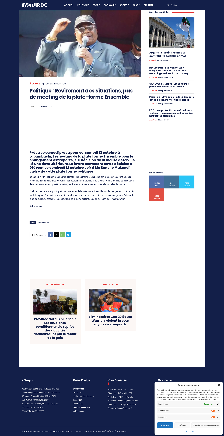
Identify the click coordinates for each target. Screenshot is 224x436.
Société (152, 60)
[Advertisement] (83, 128)
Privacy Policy (190, 431)
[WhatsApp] (62, 234)
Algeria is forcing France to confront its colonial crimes (167, 54)
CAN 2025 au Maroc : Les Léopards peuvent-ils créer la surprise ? (169, 85)
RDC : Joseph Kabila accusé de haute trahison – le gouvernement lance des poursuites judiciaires (171, 113)
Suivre (172, 176)
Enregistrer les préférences (206, 425)
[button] (219, 385)
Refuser (182, 425)
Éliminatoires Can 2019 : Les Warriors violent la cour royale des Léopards (110, 320)
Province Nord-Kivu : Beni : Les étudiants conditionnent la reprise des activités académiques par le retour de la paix (55, 328)
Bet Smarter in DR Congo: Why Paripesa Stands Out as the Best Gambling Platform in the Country (168, 70)
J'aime (157, 176)
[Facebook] (50, 234)
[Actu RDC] (37, 5)
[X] (56, 234)
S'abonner (157, 189)
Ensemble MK (43, 222)
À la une (35, 84)
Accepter (165, 425)
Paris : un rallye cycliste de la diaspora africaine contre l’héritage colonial (171, 98)
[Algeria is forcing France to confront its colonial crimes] (171, 32)
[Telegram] (68, 234)
